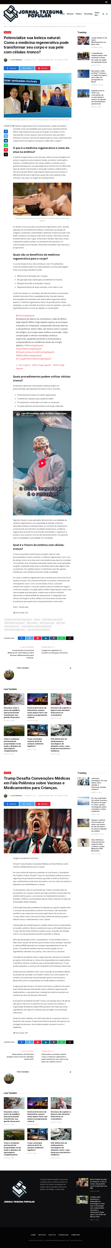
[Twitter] (6, 136)
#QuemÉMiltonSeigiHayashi (29, 348)
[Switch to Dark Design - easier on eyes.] (107, 14)
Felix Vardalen (16, 60)
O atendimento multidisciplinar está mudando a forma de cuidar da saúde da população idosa (99, 57)
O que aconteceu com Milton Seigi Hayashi (36, 626)
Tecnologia (88, 14)
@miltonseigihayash (25, 315)
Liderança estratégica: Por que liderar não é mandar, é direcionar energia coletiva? (99, 783)
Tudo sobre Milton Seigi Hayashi (39, 630)
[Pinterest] (6, 150)
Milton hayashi (32, 623)
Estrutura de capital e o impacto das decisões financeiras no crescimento (61, 711)
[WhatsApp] (6, 145)
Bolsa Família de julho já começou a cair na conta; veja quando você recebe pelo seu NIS (98, 1183)
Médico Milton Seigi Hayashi (14, 623)
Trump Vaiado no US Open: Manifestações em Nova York (99, 41)
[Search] (103, 13)
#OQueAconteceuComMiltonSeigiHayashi (35, 352)
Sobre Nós (97, 14)
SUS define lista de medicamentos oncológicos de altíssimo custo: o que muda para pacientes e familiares (61, 745)
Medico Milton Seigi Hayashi (52, 620)
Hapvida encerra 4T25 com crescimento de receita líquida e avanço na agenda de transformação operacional (98, 97)
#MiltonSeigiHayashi (33, 345)
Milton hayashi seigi (47, 623)
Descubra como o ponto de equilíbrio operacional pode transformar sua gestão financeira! (12, 712)
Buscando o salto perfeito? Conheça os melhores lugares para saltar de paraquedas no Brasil (99, 76)
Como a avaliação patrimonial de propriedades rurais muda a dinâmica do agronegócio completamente (12, 745)
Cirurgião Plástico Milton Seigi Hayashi (18, 620)
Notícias (70, 14)
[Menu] (106, 2)
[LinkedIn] (6, 141)
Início (5, 26)
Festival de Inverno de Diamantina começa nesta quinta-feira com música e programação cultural (37, 712)
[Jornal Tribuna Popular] (33, 14)
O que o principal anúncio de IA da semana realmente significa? (35, 742)
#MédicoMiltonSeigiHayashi (29, 355)
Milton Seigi (61, 623)
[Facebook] (6, 131)
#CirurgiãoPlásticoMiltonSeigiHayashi (33, 358)
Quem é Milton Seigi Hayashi (15, 630)
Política (79, 14)
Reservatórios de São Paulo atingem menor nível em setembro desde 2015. (20, 1056)
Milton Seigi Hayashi (12, 626)
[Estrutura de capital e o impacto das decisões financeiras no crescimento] (61, 699)
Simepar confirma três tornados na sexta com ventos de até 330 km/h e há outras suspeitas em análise (99, 825)
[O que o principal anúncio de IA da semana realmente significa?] (37, 730)
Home (62, 14)
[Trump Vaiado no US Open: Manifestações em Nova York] (83, 41)
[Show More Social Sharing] (53, 68)
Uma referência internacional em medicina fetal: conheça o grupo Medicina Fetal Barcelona (98, 845)
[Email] (6, 154)
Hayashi (37, 620)
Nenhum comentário (46, 60)
